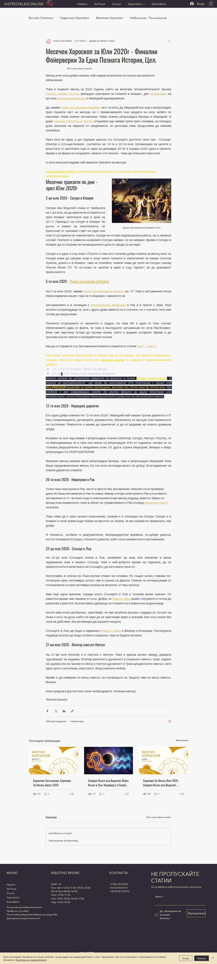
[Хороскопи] (36, 897)
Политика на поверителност (31, 959)
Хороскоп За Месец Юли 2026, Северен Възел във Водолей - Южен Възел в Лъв (161, 782)
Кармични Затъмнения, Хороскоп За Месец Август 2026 (52, 782)
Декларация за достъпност (23, 918)
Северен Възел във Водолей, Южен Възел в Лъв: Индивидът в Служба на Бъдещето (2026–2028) (108, 782)
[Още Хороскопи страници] (144, 4)
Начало (11, 884)
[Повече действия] (169, 41)
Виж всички (182, 740)
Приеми (201, 958)
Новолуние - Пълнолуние (148, 18)
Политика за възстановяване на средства (32, 914)
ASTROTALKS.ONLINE (24, 4)
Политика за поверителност (24, 907)
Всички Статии (41, 18)
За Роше (11, 888)
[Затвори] (213, 958)
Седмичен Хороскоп (74, 18)
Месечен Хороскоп (109, 18)
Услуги (10, 893)
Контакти (13, 901)
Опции (185, 958)
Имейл (159, 896)
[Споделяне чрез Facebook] (47, 711)
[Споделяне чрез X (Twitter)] (55, 711)
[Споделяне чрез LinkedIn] (64, 711)
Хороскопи (13, 897)
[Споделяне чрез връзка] (72, 711)
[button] (211, 3)
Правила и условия (17, 911)
